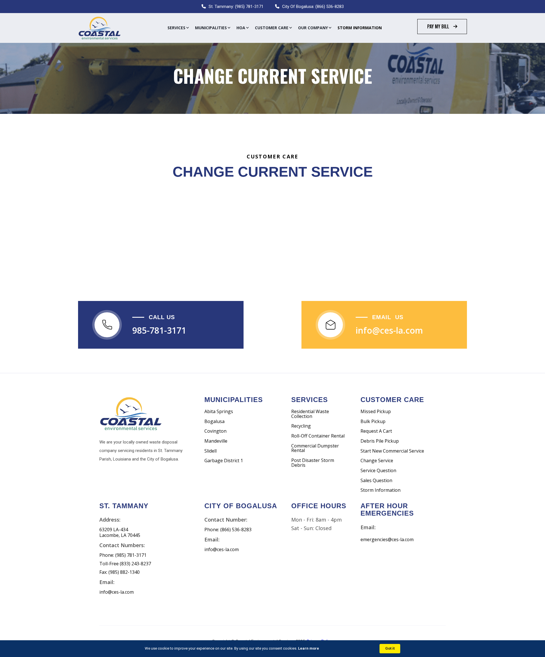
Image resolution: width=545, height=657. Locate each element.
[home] (99, 28)
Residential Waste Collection (310, 414)
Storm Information (360, 27)
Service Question (378, 470)
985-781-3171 (159, 330)
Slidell (210, 451)
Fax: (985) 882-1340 (119, 572)
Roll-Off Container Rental (318, 436)
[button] (178, 28)
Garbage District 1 (223, 460)
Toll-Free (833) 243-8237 (125, 564)
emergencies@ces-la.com (387, 540)
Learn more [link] (308, 648)
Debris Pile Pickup (379, 441)
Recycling (301, 426)
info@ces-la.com (389, 330)
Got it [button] (390, 648)
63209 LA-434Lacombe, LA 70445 (119, 532)
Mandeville (215, 441)
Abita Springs (218, 411)
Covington (215, 431)
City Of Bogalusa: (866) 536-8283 (313, 6)
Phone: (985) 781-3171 (122, 555)
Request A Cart (376, 431)
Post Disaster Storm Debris (312, 462)
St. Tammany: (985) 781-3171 (236, 6)
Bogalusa (214, 421)
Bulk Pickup (372, 421)
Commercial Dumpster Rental (315, 448)
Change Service (376, 460)
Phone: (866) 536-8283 (227, 530)
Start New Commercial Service (392, 451)
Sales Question (376, 480)
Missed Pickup (375, 411)
